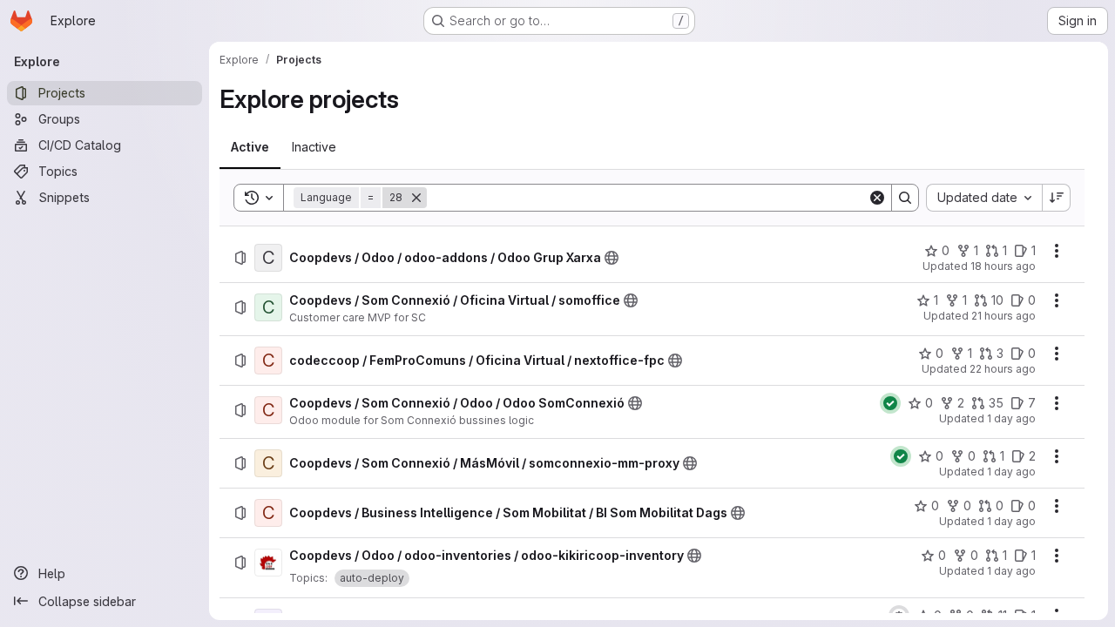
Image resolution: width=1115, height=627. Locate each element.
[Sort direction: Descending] (1057, 198)
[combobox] (984, 198)
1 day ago (1011, 418)
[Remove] (416, 197)
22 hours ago (1003, 368)
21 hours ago (1003, 315)
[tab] (250, 147)
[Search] (905, 198)
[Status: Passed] (890, 403)
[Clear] (877, 197)
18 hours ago (1003, 266)
